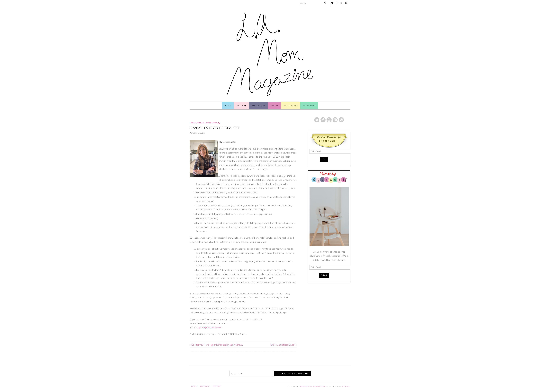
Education (258, 105)
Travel (274, 105)
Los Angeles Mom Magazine (313, 386)
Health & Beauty (212, 123)
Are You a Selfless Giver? (282, 344)
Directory (309, 105)
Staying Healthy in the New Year (214, 127)
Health (241, 106)
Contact (217, 386)
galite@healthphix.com (210, 327)
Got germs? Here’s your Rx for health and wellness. (217, 344)
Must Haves (291, 105)
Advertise (205, 386)
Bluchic (346, 386)
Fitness (193, 123)
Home (227, 105)
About (194, 386)
